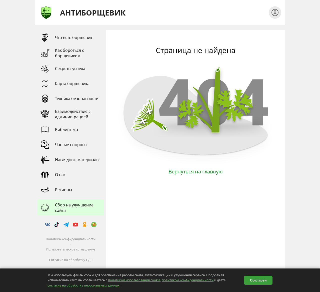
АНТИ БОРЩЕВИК (91, 13)
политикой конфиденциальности (188, 280)
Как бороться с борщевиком (69, 53)
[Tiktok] (56, 224)
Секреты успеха (70, 68)
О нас (60, 174)
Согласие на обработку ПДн (70, 259)
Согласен (258, 280)
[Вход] (275, 12)
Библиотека (66, 129)
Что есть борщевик (73, 37)
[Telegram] (66, 224)
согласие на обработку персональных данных (84, 285)
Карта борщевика (72, 83)
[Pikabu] (94, 224)
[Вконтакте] (47, 224)
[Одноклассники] (84, 224)
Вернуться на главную (195, 171)
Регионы (63, 189)
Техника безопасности (76, 98)
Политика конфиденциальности (71, 239)
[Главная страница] (46, 12)
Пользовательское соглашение (70, 249)
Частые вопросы (71, 144)
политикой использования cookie (134, 280)
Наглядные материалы (77, 159)
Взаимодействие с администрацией (72, 114)
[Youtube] (75, 224)
